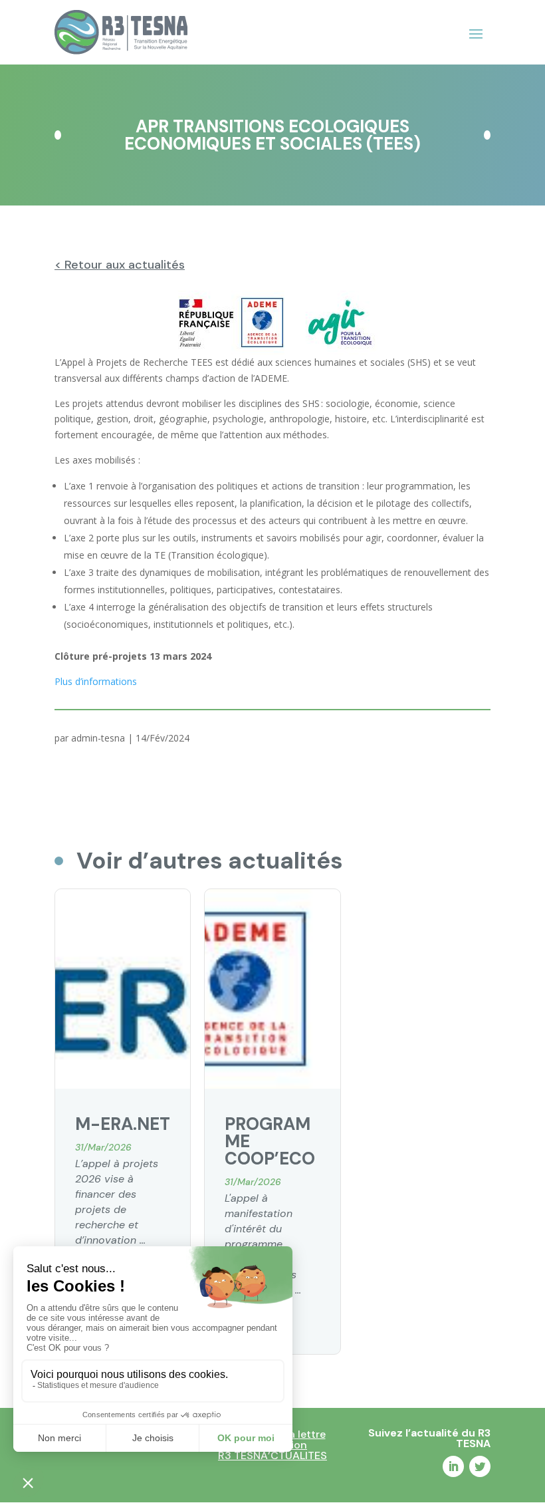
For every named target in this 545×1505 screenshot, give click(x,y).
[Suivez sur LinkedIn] (453, 1466)
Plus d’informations (95, 681)
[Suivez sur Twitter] (479, 1466)
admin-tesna (98, 738)
